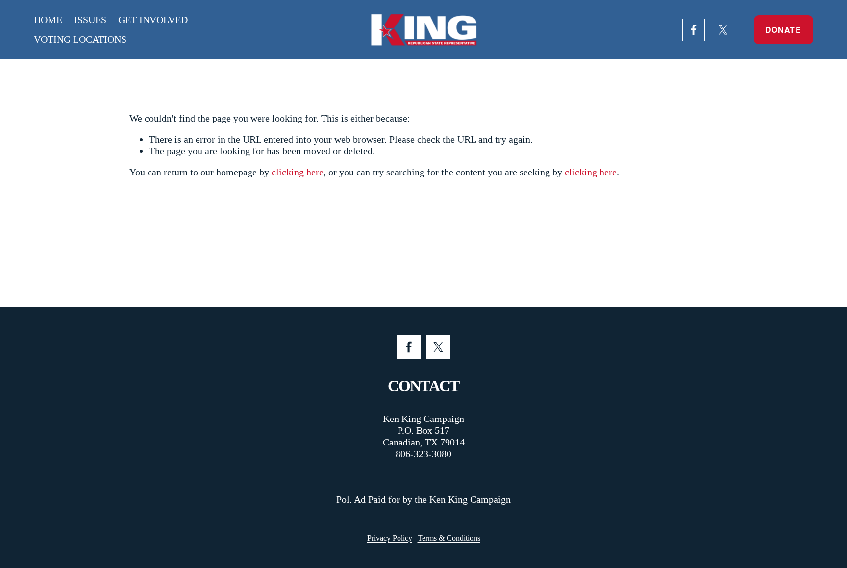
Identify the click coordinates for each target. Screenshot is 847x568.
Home (48, 19)
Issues (90, 19)
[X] (723, 30)
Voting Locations (80, 39)
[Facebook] (693, 30)
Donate (783, 29)
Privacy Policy (389, 538)
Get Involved (153, 19)
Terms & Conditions (449, 538)
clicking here (298, 172)
